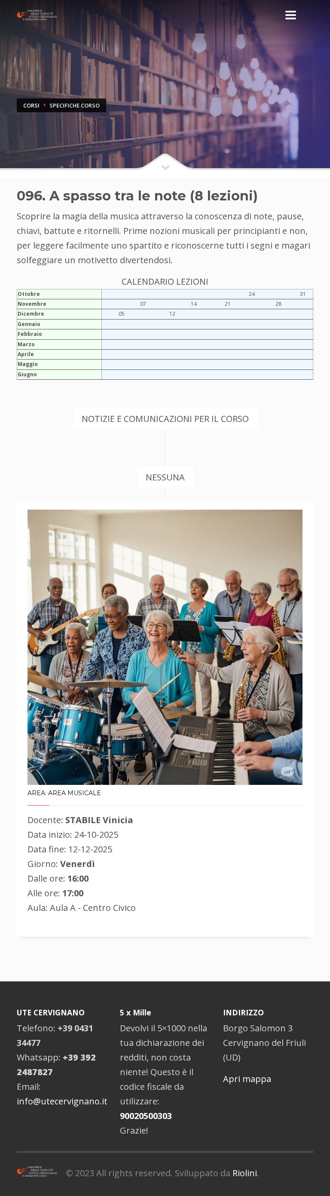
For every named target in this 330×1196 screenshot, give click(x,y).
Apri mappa (247, 1079)
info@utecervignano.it (62, 1101)
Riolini (244, 1173)
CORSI (31, 105)
